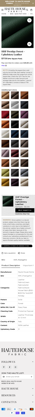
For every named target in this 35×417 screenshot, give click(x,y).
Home (3, 14)
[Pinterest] (3, 367)
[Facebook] (9, 367)
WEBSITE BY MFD (7, 383)
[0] (31, 10)
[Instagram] (15, 367)
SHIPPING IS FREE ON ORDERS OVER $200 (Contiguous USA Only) (16, 246)
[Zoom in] (29, 44)
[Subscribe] (31, 377)
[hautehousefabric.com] (15, 10)
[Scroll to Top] (31, 407)
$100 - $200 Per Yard (18, 14)
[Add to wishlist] (29, 20)
